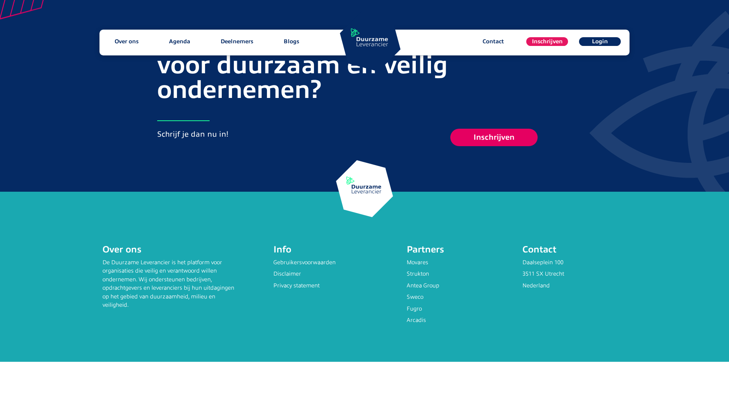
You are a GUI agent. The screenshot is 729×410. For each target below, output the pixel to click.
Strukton (418, 274)
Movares (417, 262)
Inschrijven (547, 41)
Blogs (291, 41)
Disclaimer (287, 274)
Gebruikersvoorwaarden (304, 262)
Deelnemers (237, 41)
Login (600, 41)
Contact (493, 41)
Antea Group (423, 285)
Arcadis (416, 320)
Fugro (414, 309)
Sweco (415, 297)
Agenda (179, 41)
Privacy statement (296, 285)
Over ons (127, 41)
